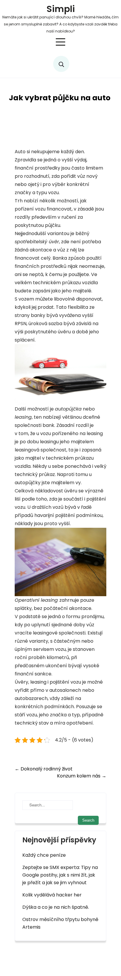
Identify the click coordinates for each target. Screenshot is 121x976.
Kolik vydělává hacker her (52, 894)
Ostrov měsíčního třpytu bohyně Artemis (60, 923)
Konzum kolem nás (81, 775)
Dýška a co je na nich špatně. (55, 907)
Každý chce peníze (44, 855)
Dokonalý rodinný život (44, 768)
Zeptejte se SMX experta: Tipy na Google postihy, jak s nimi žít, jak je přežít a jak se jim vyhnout (60, 875)
